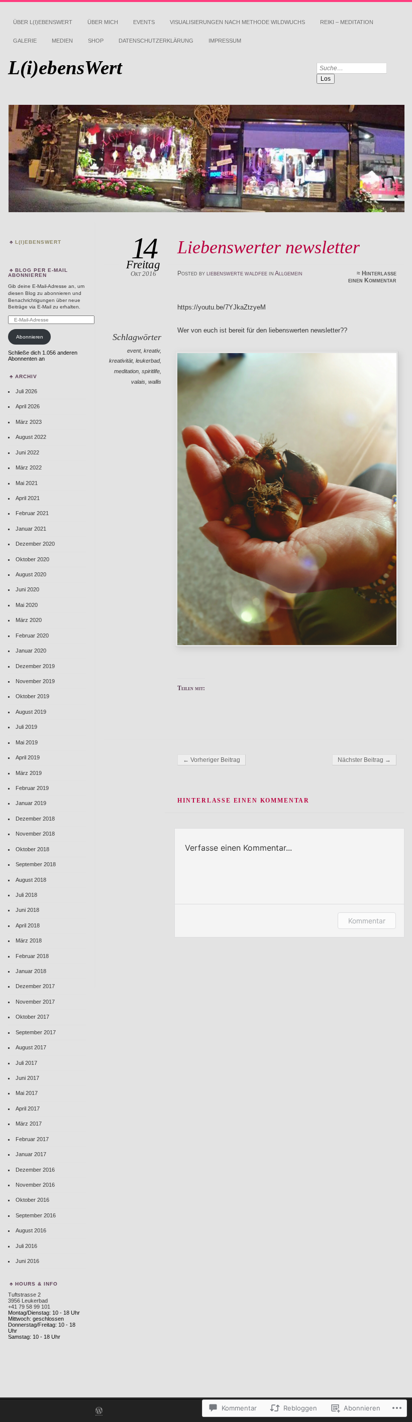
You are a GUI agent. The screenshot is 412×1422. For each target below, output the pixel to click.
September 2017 (36, 1032)
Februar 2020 (32, 636)
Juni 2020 (27, 589)
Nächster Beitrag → (364, 759)
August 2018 (31, 880)
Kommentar (366, 920)
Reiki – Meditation (346, 22)
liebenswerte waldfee (237, 273)
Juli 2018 (26, 895)
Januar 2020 (31, 651)
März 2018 (29, 940)
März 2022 (29, 467)
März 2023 (29, 422)
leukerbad (148, 361)
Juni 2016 (27, 1261)
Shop (96, 41)
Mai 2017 (27, 1093)
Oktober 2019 (32, 696)
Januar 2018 (31, 971)
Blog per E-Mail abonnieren (38, 272)
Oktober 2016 (32, 1200)
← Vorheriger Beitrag (211, 759)
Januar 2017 (31, 1154)
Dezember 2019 (35, 666)
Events (144, 22)
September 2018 (36, 864)
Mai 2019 (27, 742)
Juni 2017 (27, 1078)
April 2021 (28, 498)
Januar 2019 (31, 803)
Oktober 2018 (32, 849)
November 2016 (35, 1185)
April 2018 (28, 925)
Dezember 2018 (35, 819)
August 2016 (31, 1230)
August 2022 (31, 437)
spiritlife (151, 371)
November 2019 (35, 681)
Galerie (25, 41)
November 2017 (35, 1002)
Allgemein (288, 273)
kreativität (121, 361)
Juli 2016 (26, 1246)
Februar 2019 (32, 788)
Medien (62, 41)
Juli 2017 (26, 1063)
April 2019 (28, 757)
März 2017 (29, 1124)
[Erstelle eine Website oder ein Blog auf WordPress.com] (98, 1411)
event (134, 351)
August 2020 (31, 574)
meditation (126, 371)
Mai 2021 (27, 483)
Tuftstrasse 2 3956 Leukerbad (28, 1298)
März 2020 (29, 620)
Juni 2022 (27, 452)
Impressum (225, 41)
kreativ (152, 351)
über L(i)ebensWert (42, 22)
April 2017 (28, 1108)
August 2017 (31, 1047)
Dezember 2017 (35, 986)
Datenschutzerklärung (156, 41)
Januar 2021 (31, 529)
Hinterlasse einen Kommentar (372, 277)
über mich (102, 22)
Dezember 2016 (35, 1170)
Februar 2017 (32, 1139)
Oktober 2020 (32, 559)
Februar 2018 (32, 956)
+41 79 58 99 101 (29, 1307)
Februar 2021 (32, 513)
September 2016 (36, 1215)
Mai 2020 (27, 605)
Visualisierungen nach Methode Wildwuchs (237, 22)
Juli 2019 (26, 727)
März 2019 (29, 773)
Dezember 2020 (35, 544)
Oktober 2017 (32, 1017)
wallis (154, 382)
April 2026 (28, 406)
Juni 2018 (27, 910)
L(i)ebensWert (65, 67)
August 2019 (31, 712)
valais (138, 382)
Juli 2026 (26, 391)
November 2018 (35, 834)
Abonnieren (29, 337)
